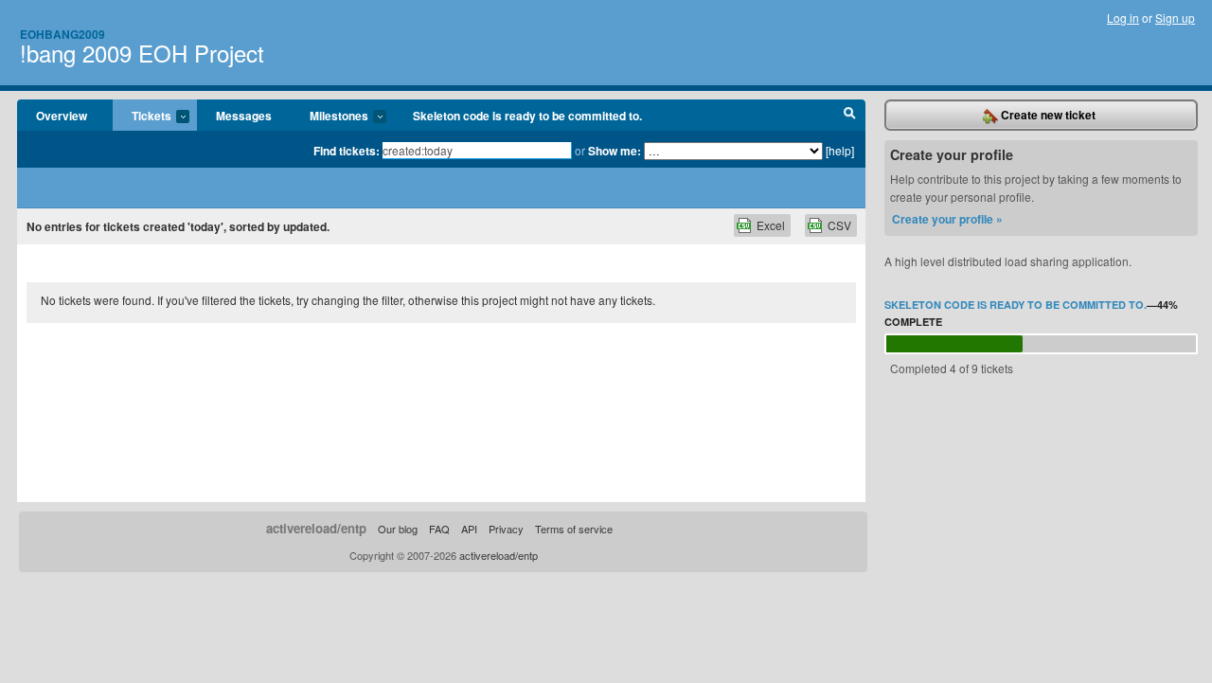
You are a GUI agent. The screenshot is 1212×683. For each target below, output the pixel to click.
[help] (840, 150)
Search (849, 115)
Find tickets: (346, 150)
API (469, 528)
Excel (771, 225)
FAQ (439, 528)
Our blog (398, 528)
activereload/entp (316, 528)
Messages (244, 115)
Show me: (614, 150)
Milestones (329, 116)
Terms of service (574, 528)
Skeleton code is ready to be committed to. (527, 115)
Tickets (142, 116)
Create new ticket (1047, 114)
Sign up (1175, 17)
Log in (1123, 17)
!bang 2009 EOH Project (142, 52)
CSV (839, 225)
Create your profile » (947, 218)
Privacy (506, 528)
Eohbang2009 (62, 34)
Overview (61, 115)
